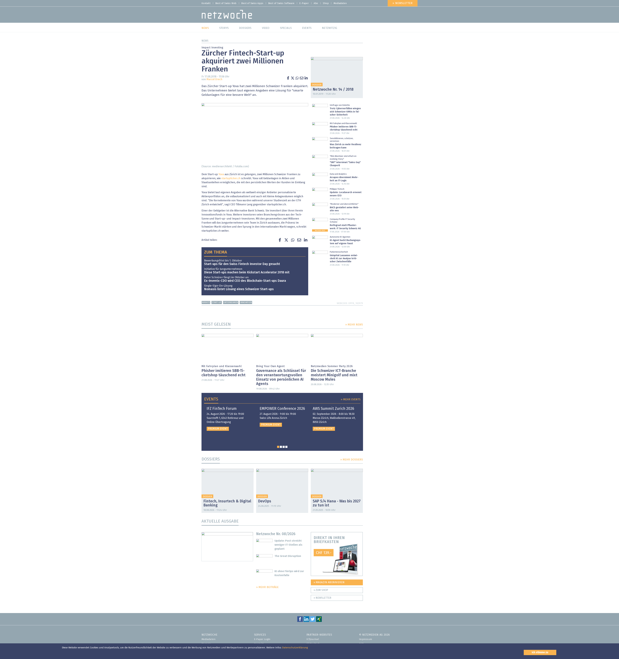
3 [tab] (284, 447)
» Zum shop (321, 590)
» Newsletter (403, 3)
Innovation (246, 302)
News (204, 41)
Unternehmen (230, 302)
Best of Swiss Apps (252, 3)
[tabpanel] (229, 419)
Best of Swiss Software (281, 3)
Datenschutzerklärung (295, 647)
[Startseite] (226, 15)
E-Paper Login (262, 639)
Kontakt (206, 3)
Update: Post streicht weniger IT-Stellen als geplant (288, 544)
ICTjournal (312, 639)
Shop (326, 3)
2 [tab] (281, 447)
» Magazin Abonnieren (329, 582)
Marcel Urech (214, 79)
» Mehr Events (350, 399)
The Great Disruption (288, 556)
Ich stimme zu (540, 652)
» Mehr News (354, 324)
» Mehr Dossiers (351, 459)
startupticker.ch (231, 178)
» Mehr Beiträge (267, 587)
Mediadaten (340, 3)
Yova (221, 174)
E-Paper (304, 3)
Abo (316, 3)
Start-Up (216, 302)
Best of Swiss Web (226, 3)
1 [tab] (278, 447)
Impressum (365, 639)
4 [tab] (286, 447)
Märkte (206, 302)
